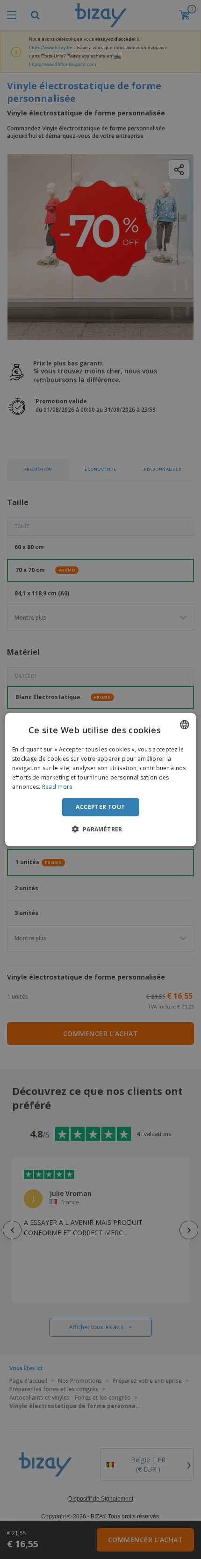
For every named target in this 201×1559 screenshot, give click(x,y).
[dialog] (100, 779)
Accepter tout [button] (100, 807)
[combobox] (184, 724)
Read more (57, 786)
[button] (100, 828)
